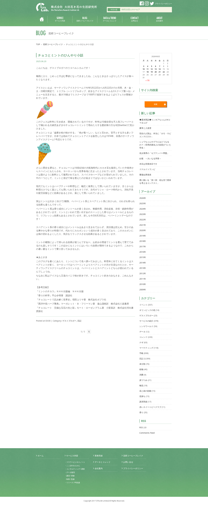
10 (144, 69)
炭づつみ (143, 380)
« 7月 (148, 80)
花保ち (142, 396)
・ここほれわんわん (72, 465)
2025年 (142, 203)
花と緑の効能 (145, 391)
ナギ (141, 342)
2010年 (142, 284)
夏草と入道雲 (145, 128)
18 (148, 72)
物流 (141, 385)
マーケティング (146, 347)
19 (152, 72)
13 (156, 69)
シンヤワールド (146, 326)
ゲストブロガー (69, 320)
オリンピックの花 (147, 310)
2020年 (142, 230)
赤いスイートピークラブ (150, 407)
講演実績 (143, 401)
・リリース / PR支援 (72, 482)
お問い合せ (128, 462)
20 (156, 72)
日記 (79, 320)
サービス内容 (72, 455)
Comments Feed (147, 432)
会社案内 (99, 468)
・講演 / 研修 (70, 476)
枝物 (141, 369)
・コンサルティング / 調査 (75, 469)
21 (160, 72)
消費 (141, 374)
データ (142, 331)
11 (148, 69)
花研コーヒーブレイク (53, 44)
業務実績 (99, 455)
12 (152, 69)
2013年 (142, 268)
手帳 (141, 353)
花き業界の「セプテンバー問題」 (154, 153)
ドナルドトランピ (147, 169)
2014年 (142, 262)
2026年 (142, 198)
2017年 (142, 246)
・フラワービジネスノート (75, 462)
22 (164, 72)
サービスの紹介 (146, 321)
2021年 (142, 225)
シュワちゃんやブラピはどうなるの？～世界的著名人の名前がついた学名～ (155, 144)
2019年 (142, 235)
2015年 (142, 257)
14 (160, 69)
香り (141, 412)
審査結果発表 (145, 174)
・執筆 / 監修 (70, 479)
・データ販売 (70, 472)
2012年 (142, 273)
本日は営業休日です (148, 164)
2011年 (142, 278)
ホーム (41, 455)
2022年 (142, 219)
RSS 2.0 (142, 427)
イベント (143, 304)
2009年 (142, 289)
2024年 (142, 208)
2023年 (142, 214)
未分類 (142, 364)
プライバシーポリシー (163, 3)
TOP (38, 44)
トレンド (143, 337)
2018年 (142, 241)
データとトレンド (103, 462)
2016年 (142, 252)
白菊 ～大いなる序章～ (150, 158)
